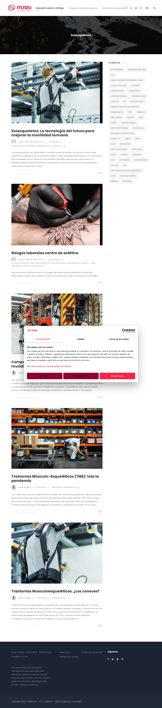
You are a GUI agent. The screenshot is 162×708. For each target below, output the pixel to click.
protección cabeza (119, 149)
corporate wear (139, 96)
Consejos (16, 146)
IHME (141, 117)
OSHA (113, 144)
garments (141, 112)
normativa (115, 139)
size (112, 160)
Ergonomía (30, 146)
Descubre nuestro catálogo (50, 8)
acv (112, 75)
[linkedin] (131, 8)
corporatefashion (119, 96)
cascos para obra (118, 85)
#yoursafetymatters (137, 70)
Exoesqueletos (43, 146)
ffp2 (130, 112)
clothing (135, 85)
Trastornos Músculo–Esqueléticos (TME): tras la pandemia (55, 478)
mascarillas (138, 128)
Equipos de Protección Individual (125, 107)
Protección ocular (33, 266)
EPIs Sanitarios (137, 101)
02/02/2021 (41, 487)
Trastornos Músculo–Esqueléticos (126, 171)
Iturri (92, 263)
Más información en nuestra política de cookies (49, 366)
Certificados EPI (42, 263)
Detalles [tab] (81, 339)
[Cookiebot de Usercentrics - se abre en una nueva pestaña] (124, 331)
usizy (113, 176)
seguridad (137, 155)
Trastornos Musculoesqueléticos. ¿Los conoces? (55, 591)
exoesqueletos (117, 112)
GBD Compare (116, 117)
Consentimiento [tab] (43, 339)
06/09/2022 (54, 259)
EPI (23, 146)
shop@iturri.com (19, 656)
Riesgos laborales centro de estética (44, 253)
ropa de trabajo (41, 678)
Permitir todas (117, 376)
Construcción (117, 91)
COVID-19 (114, 101)
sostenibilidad (141, 160)
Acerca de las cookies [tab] (119, 339)
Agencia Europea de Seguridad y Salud (127, 80)
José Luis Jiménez (128, 123)
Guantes (85, 263)
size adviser (124, 160)
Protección (125, 144)
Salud (113, 155)
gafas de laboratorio (21, 681)
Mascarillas (17, 266)
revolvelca (137, 149)
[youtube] (136, 8)
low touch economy (119, 128)
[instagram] (141, 8)
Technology (57, 146)
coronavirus (134, 91)
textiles (114, 165)
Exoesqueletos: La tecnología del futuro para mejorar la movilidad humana (52, 133)
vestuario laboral (128, 176)
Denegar (44, 376)
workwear (127, 181)
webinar (114, 181)
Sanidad (124, 155)
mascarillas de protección (122, 133)
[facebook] (126, 8)
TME (124, 165)
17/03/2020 (41, 598)
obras (127, 139)
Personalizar (79, 376)
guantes (130, 117)
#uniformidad (117, 70)
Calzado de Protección (22, 263)
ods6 (137, 139)
